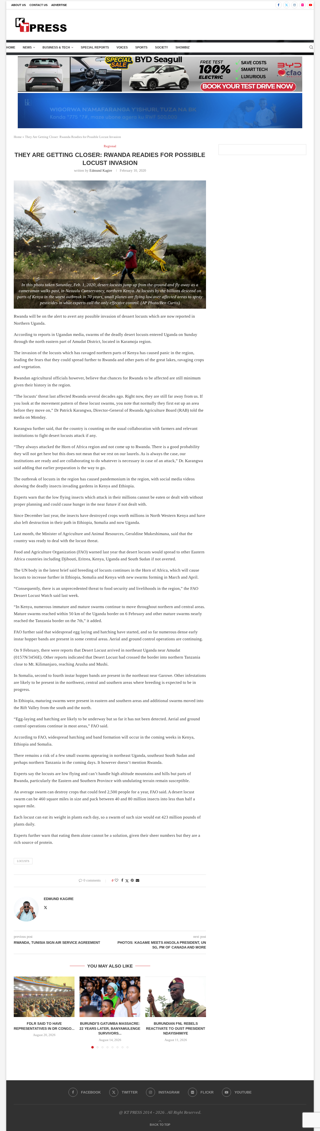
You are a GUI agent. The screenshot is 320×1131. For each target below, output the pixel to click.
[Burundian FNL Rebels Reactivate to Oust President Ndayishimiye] (175, 997)
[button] (20, 1012)
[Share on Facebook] (122, 881)
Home (10, 47)
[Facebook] (278, 5)
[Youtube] (310, 5)
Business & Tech (56, 47)
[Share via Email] (137, 881)
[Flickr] (302, 5)
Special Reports (95, 47)
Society (161, 47)
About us (18, 4)
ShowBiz (183, 47)
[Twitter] (286, 5)
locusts (23, 861)
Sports (141, 47)
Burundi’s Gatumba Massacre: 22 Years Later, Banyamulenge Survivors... (110, 1028)
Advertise (59, 4)
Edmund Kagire (101, 170)
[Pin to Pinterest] (132, 881)
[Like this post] (116, 881)
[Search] (311, 47)
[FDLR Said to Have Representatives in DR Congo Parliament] (44, 997)
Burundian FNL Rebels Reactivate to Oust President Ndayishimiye (175, 1028)
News (27, 47)
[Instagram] (294, 5)
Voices (122, 47)
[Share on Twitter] (127, 881)
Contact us (39, 4)
